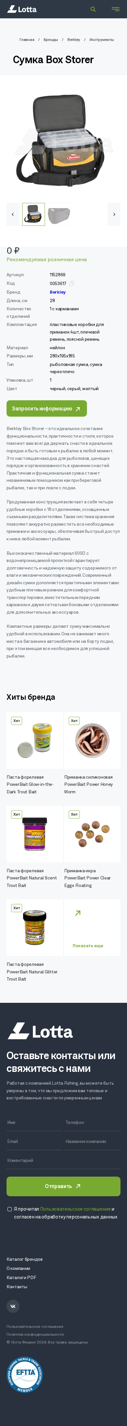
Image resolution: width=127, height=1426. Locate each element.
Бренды (51, 40)
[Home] (22, 9)
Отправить (58, 1186)
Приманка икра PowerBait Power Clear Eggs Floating (87, 878)
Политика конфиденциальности (35, 1335)
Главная (27, 40)
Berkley (73, 40)
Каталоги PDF (21, 1278)
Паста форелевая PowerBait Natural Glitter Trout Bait (32, 972)
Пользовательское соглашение (35, 1327)
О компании (18, 1269)
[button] (113, 214)
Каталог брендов (25, 1259)
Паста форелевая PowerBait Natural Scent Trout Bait (32, 878)
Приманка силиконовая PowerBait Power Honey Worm (88, 784)
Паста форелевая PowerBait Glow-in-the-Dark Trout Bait (30, 784)
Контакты (17, 1287)
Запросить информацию (42, 409)
